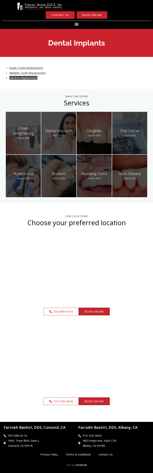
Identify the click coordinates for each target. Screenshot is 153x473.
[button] (77, 24)
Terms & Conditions (78, 454)
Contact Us (106, 454)
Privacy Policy (49, 454)
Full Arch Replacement (23, 78)
